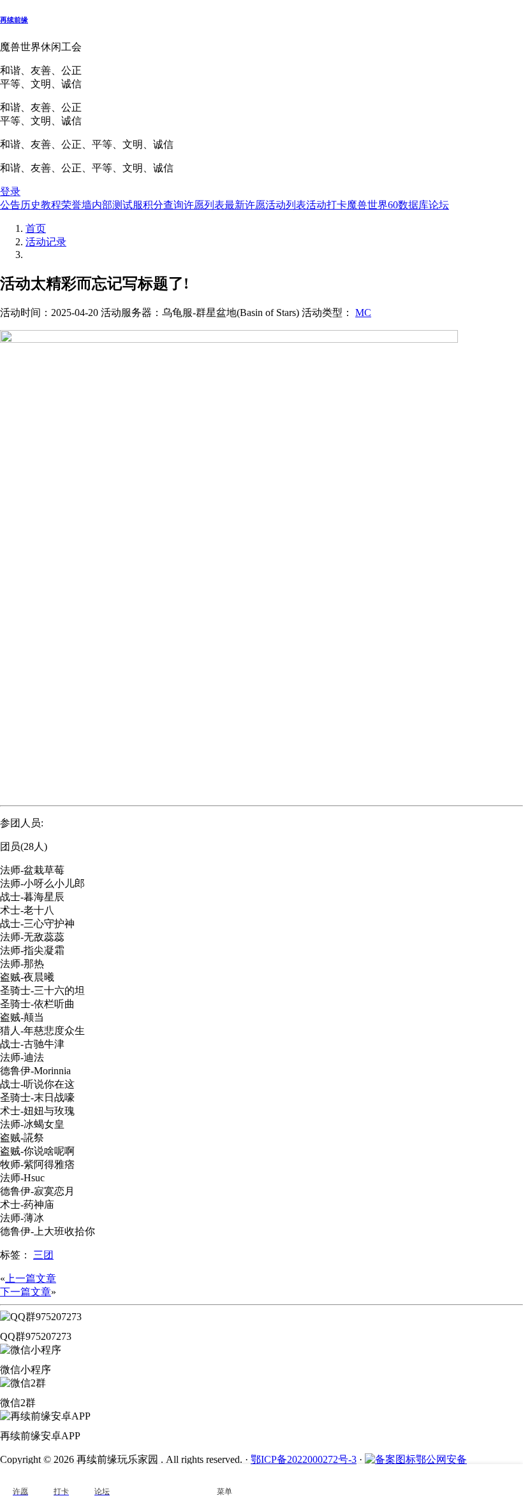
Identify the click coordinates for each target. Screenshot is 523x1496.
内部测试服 (117, 204)
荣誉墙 (76, 204)
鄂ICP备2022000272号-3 (304, 1459)
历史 (30, 204)
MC (363, 312)
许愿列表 (204, 204)
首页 (36, 228)
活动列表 (285, 204)
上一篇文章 (30, 1278)
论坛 (439, 204)
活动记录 (46, 241)
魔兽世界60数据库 (388, 204)
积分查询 (163, 204)
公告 (10, 204)
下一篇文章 (25, 1291)
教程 (51, 204)
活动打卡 (326, 204)
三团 (43, 1254)
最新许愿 (245, 204)
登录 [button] (10, 191)
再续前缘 (14, 20)
